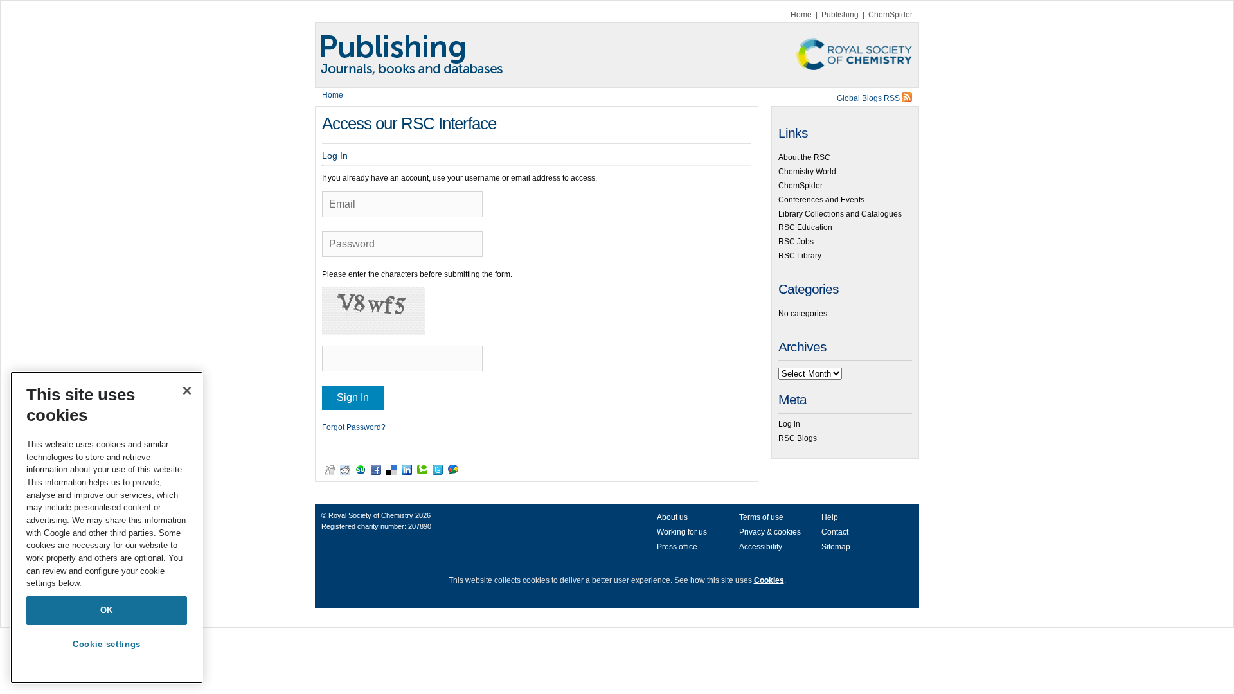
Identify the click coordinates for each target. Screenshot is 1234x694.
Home (801, 14)
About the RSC (804, 157)
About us (672, 517)
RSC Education (805, 227)
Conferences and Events (821, 199)
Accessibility (760, 546)
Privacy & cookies (770, 532)
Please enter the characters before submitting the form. (417, 274)
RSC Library (799, 255)
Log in (789, 424)
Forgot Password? (354, 427)
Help (829, 517)
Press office (677, 546)
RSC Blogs (797, 438)
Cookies (769, 580)
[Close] (187, 391)
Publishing (840, 14)
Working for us (682, 532)
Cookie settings (107, 644)
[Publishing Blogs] (617, 55)
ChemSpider (890, 14)
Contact (834, 532)
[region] (106, 527)
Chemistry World (807, 171)
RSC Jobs (796, 241)
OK (106, 610)
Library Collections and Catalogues (840, 213)
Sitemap (835, 546)
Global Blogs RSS (869, 98)
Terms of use (761, 517)
